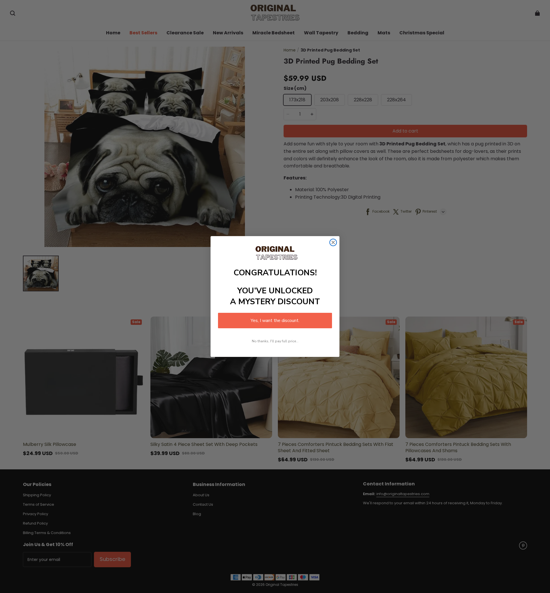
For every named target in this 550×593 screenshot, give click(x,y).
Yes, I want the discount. (275, 320)
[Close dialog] (333, 242)
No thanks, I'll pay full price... (275, 341)
